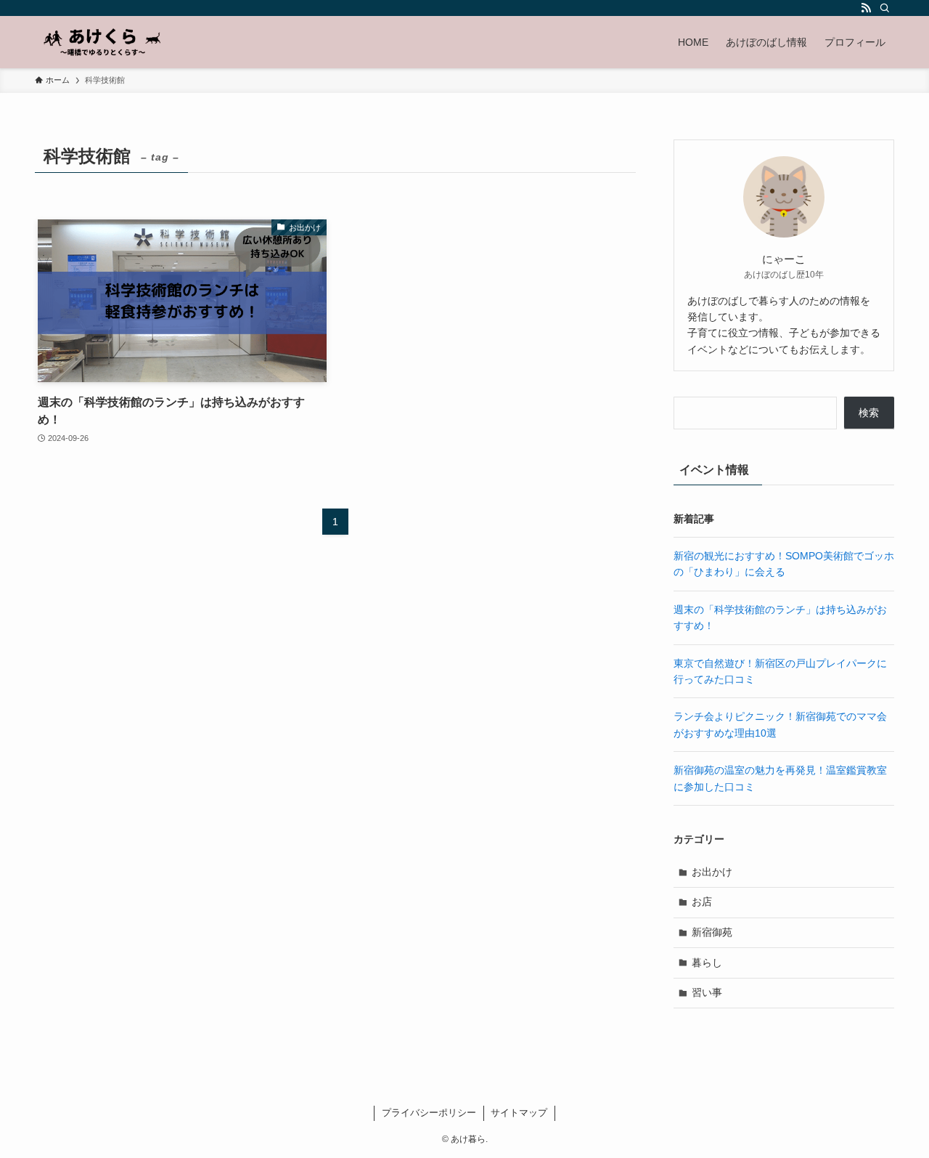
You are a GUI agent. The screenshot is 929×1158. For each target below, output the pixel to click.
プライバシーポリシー (429, 1112)
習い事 (707, 992)
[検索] (884, 8)
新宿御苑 (712, 932)
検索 (869, 412)
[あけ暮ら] (103, 42)
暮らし (707, 962)
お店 (702, 901)
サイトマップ (519, 1112)
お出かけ (712, 872)
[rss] (865, 8)
